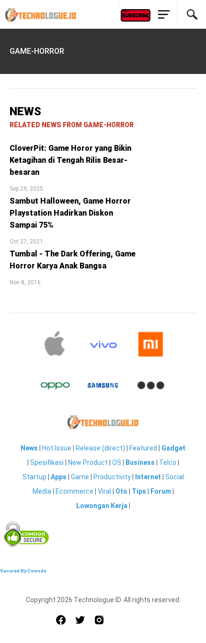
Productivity (112, 477)
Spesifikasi (47, 462)
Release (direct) (100, 448)
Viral (104, 491)
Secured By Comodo (23, 570)
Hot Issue (56, 448)
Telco (167, 462)
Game (80, 477)
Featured (143, 448)
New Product (88, 462)
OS (116, 462)
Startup (34, 477)
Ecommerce (74, 491)
